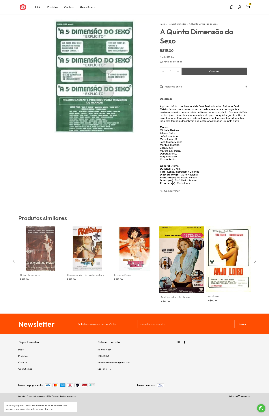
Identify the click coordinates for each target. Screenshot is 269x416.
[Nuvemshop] (239, 396)
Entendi (49, 409)
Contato (69, 7)
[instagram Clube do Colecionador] (178, 342)
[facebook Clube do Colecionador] (184, 342)
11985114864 (103, 356)
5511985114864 (104, 349)
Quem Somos (88, 7)
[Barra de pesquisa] (232, 7)
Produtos (52, 7)
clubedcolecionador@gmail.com (114, 362)
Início (38, 7)
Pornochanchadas (177, 23)
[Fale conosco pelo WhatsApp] (261, 408)
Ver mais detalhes (172, 61)
